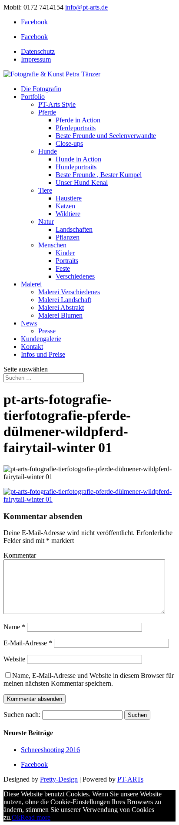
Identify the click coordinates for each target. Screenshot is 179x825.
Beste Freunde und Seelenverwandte (106, 135)
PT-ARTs (130, 779)
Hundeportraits (76, 167)
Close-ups (69, 143)
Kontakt (32, 346)
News (29, 323)
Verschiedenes (75, 276)
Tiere (45, 190)
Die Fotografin (41, 88)
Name (14, 627)
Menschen (52, 245)
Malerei (31, 284)
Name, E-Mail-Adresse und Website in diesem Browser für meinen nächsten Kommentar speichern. (88, 679)
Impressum (36, 59)
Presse (47, 331)
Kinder (65, 252)
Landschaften (74, 229)
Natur (46, 221)
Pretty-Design (59, 779)
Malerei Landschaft (64, 299)
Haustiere (69, 198)
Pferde (47, 112)
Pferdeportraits (76, 127)
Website (14, 659)
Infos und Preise (43, 354)
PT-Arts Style (57, 104)
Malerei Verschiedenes (69, 292)
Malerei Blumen (60, 315)
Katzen (65, 206)
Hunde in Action (78, 159)
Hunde (47, 151)
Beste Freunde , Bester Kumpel (99, 174)
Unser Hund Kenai (82, 182)
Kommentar (19, 555)
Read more (35, 817)
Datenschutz (38, 51)
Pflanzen (68, 237)
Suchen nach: (21, 714)
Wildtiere (68, 213)
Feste (63, 268)
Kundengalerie (41, 338)
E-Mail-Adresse (27, 643)
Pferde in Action (78, 120)
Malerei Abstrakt (61, 307)
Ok (16, 817)
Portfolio (33, 96)
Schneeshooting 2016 (50, 749)
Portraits (67, 260)
